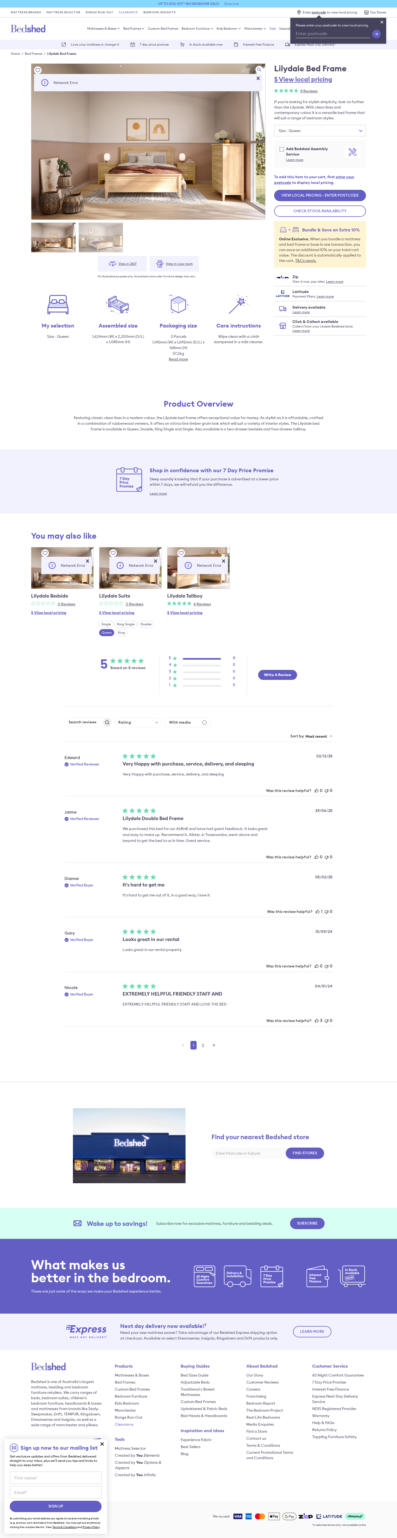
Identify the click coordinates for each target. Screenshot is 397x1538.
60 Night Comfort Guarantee (338, 1375)
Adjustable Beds (195, 1382)
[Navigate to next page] (214, 1045)
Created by (137, 1455)
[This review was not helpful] (326, 790)
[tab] (53, 237)
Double (146, 624)
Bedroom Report (260, 1403)
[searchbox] (83, 722)
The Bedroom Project (264, 1410)
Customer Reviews (262, 1382)
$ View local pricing (303, 79)
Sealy (93, 1408)
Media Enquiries (260, 1424)
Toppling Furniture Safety (334, 1436)
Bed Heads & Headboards (204, 1415)
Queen (107, 632)
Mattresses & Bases (101, 28)
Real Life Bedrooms (263, 1417)
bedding (56, 1387)
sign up (55, 1506)
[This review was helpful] (316, 790)
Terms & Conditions (263, 1445)
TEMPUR (71, 1414)
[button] (258, 78)
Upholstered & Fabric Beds (204, 1408)
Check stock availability (320, 211)
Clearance (128, 12)
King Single (125, 624)
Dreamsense (42, 1419)
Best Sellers (190, 1446)
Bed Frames (132, 28)
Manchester (253, 28)
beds (35, 1397)
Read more (178, 359)
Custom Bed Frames (163, 28)
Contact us (256, 1438)
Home (15, 54)
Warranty (320, 1415)
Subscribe (307, 1223)
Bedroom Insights (159, 12)
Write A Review (277, 674)
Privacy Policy (91, 1527)
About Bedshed (262, 1366)
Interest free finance (258, 44)
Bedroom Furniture (195, 28)
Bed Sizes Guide (194, 1375)
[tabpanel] (148, 142)
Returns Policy (324, 1429)
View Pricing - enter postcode (320, 195)
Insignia (68, 1419)
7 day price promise (154, 44)
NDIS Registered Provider (334, 1408)
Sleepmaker (41, 1414)
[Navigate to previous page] (183, 1045)
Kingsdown (90, 1414)
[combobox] (138, 722)
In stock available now (206, 44)
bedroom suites (55, 1397)
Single (106, 624)
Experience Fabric (196, 1439)
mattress (39, 1387)
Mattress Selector (63, 12)
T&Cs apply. (306, 260)
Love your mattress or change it (95, 44)
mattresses (48, 1408)
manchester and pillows (76, 1424)
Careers (253, 1389)
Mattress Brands (26, 12)
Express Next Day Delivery (315, 44)
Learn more (294, 160)
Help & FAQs (323, 1422)
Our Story (254, 1375)
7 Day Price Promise (329, 1382)
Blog (185, 1453)
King (121, 632)
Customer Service (330, 1366)
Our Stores (378, 12)
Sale (273, 28)
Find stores (305, 1153)
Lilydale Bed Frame (61, 54)
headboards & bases (83, 1403)
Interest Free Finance (330, 1389)
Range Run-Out (99, 12)
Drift (58, 1414)
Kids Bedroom (227, 28)
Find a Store (256, 1431)
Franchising (256, 1396)
